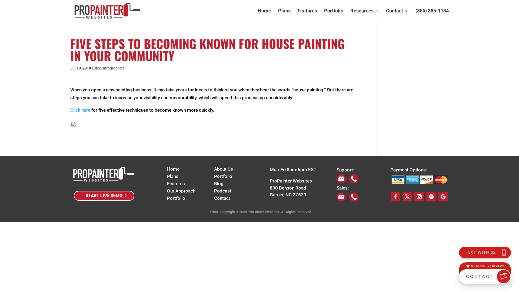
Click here (80, 110)
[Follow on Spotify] (431, 196)
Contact (394, 11)
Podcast (222, 191)
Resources (362, 11)
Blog (97, 68)
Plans (284, 11)
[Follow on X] (407, 196)
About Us (223, 169)
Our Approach (181, 191)
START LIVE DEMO (104, 195)
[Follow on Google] (443, 196)
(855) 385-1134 (432, 11)
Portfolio (333, 11)
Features (307, 11)
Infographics (114, 68)
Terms (213, 212)
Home (264, 11)
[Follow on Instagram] (419, 196)
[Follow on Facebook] (395, 196)
